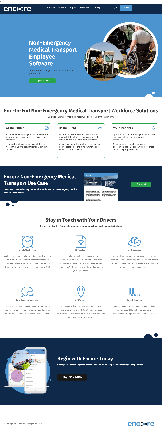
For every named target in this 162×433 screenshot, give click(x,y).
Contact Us (125, 7)
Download (141, 184)
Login (114, 7)
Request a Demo (42, 81)
